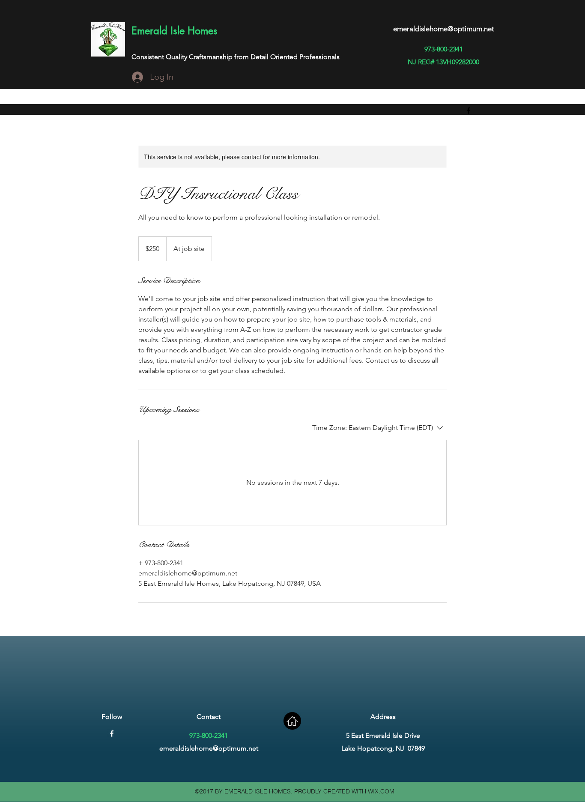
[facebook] (468, 110)
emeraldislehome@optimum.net (443, 28)
